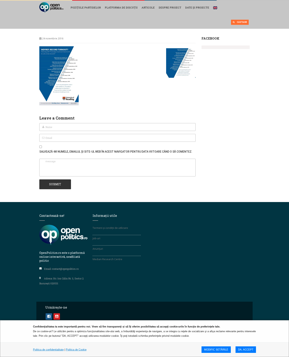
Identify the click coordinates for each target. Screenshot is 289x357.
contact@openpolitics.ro (65, 268)
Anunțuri (98, 248)
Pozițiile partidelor (86, 7)
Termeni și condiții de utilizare (110, 228)
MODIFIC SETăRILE (216, 349)
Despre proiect (170, 7)
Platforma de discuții (121, 7)
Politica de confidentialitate (48, 349)
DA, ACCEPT (245, 349)
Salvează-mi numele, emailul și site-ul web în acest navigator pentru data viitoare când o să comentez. (115, 151)
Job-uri (96, 238)
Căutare (242, 22)
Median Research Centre (107, 259)
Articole (148, 7)
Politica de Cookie (76, 349)
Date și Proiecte (197, 7)
